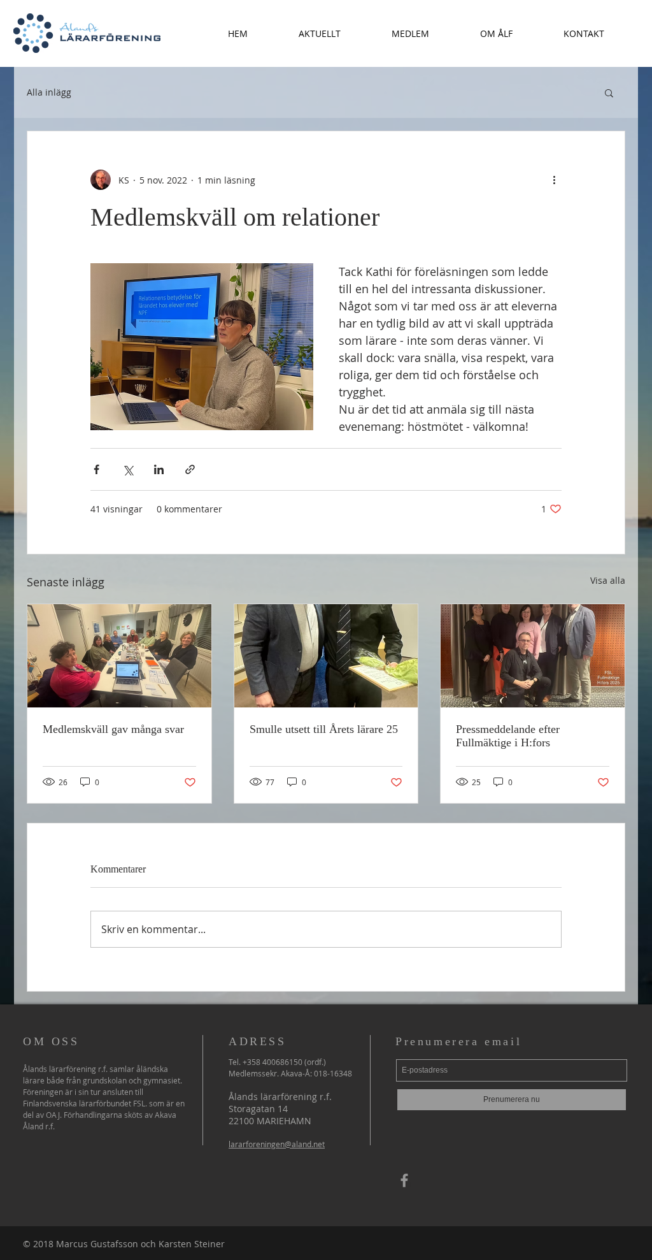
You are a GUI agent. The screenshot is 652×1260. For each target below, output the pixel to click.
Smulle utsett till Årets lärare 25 (324, 729)
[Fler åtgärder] (554, 179)
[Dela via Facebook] (96, 469)
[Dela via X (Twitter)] (128, 469)
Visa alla (607, 580)
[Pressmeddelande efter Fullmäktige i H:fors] (533, 655)
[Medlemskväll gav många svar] (119, 655)
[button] (319, 33)
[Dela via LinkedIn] (159, 469)
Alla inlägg (49, 92)
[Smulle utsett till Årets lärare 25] (326, 655)
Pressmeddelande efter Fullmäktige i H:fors (508, 736)
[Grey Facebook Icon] (404, 1180)
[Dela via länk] (190, 469)
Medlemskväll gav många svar (113, 729)
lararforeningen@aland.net (277, 1144)
